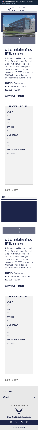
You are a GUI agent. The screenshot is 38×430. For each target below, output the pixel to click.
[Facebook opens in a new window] (21, 422)
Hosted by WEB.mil (19, 427)
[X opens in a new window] (16, 422)
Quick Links (7, 391)
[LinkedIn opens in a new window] (11, 422)
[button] (9, 3)
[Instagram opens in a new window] (26, 422)
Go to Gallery (11, 190)
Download (11, 96)
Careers (6, 396)
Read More (11, 153)
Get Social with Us (19, 405)
